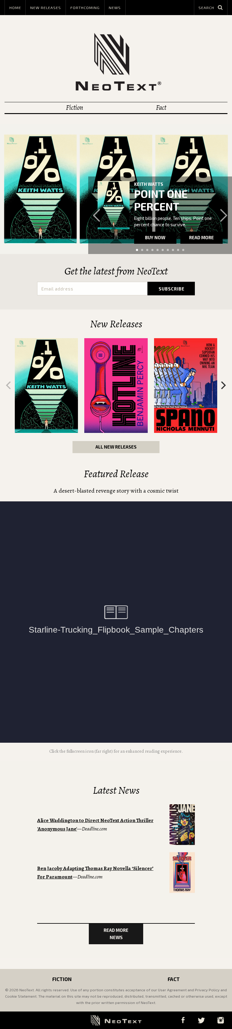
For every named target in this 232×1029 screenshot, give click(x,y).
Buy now (155, 237)
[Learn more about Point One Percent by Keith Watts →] (114, 205)
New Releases (45, 7)
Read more (201, 237)
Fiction (74, 107)
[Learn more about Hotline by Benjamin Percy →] (116, 385)
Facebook (182, 1020)
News (115, 7)
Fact (161, 107)
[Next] (223, 385)
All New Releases (116, 446)
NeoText (116, 61)
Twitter (201, 1020)
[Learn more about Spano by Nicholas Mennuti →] (186, 385)
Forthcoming (85, 7)
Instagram (220, 1020)
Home (15, 7)
